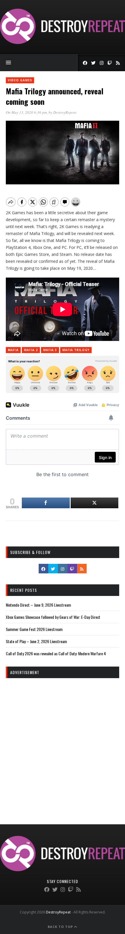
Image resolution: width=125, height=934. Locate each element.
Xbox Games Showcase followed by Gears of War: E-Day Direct (53, 617)
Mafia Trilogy (76, 350)
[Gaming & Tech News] (62, 42)
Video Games (20, 80)
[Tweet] (95, 503)
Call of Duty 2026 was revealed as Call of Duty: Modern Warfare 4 (56, 653)
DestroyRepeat (64, 112)
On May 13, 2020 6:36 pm (26, 112)
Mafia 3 (50, 350)
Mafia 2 (31, 350)
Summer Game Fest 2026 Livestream (34, 629)
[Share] (46, 503)
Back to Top (61, 926)
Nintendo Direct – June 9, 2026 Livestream (38, 605)
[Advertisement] (62, 746)
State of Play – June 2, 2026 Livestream (36, 641)
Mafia (13, 350)
